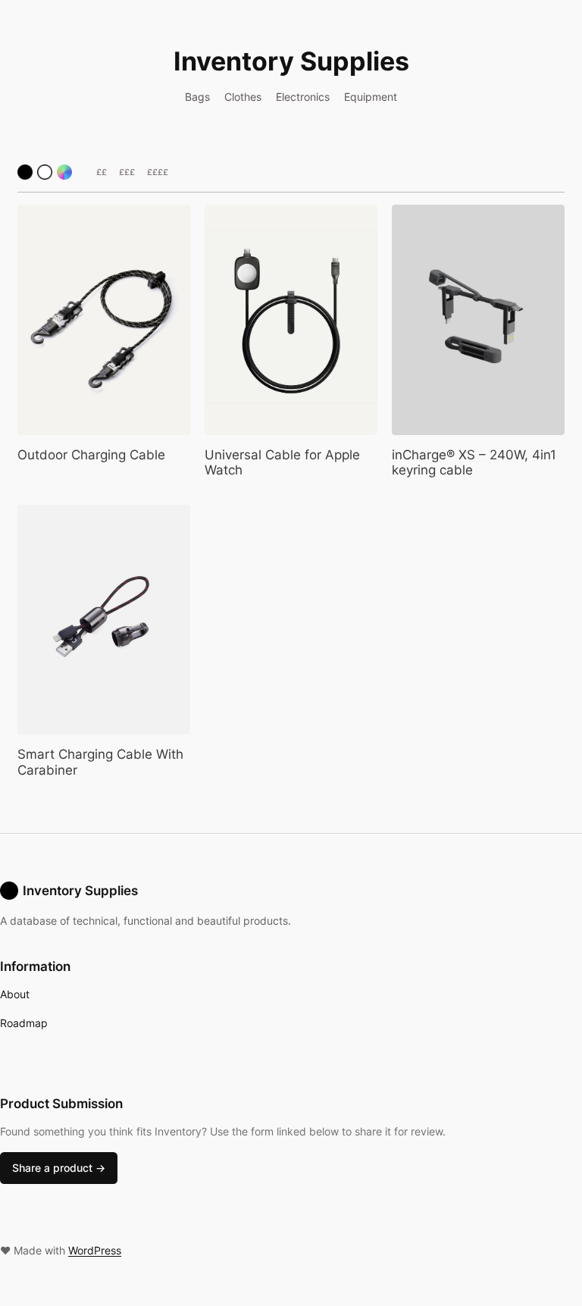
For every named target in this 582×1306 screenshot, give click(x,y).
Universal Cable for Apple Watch (282, 462)
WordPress (94, 1250)
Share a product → (58, 1167)
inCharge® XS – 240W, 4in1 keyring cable (474, 462)
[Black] (25, 172)
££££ (157, 172)
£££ (127, 172)
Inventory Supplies (291, 61)
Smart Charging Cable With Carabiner (100, 762)
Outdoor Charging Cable (91, 454)
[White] (44, 172)
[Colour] (64, 172)
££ (101, 172)
